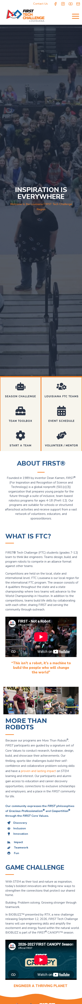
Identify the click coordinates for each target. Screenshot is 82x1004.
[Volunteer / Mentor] (61, 435)
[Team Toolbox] (20, 411)
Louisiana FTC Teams (62, 396)
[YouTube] (70, 4)
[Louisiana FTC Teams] (61, 386)
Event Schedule (61, 421)
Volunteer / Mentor (61, 445)
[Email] (78, 4)
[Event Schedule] (61, 411)
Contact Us (40, 4)
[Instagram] (63, 4)
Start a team (20, 445)
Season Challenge (20, 396)
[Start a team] (20, 435)
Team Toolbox (20, 421)
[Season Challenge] (20, 386)
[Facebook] (55, 4)
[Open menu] (75, 16)
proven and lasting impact (38, 771)
